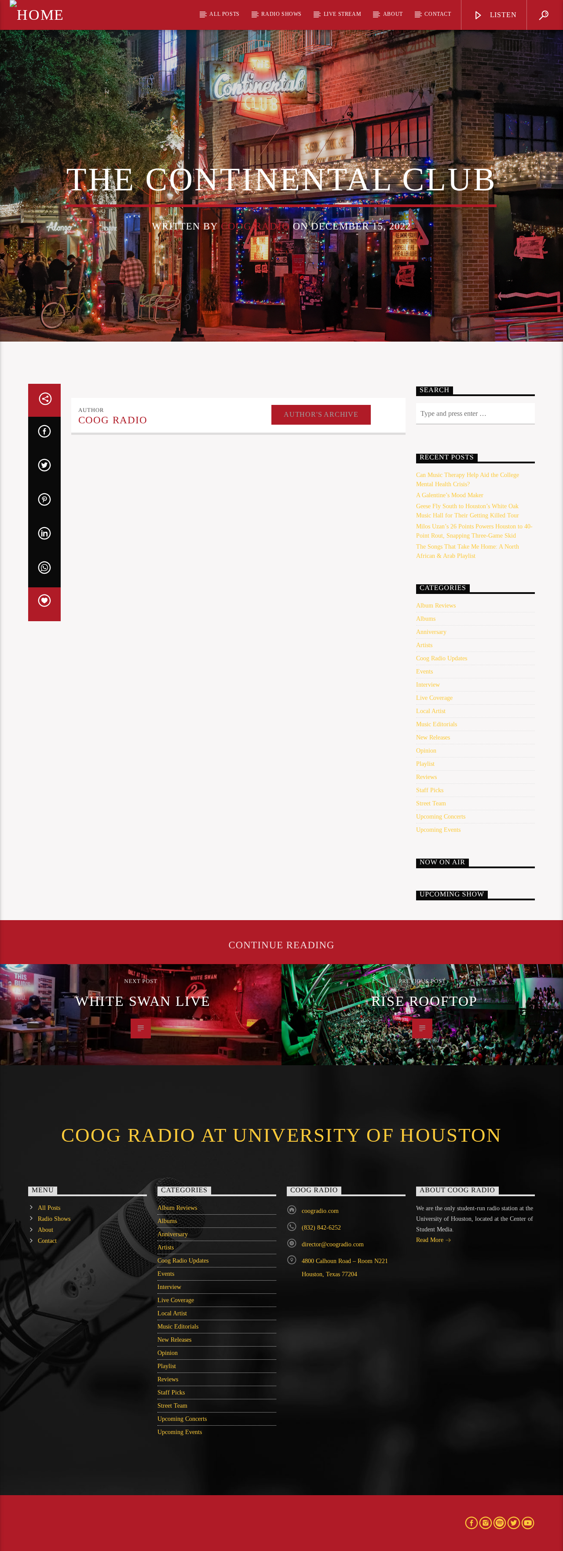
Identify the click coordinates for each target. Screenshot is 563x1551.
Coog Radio (255, 226)
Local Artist (431, 711)
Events (424, 671)
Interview (428, 684)
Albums (425, 618)
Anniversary (431, 632)
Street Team (431, 803)
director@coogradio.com (333, 1244)
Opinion (426, 750)
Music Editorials (436, 724)
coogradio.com (320, 1211)
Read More (430, 1240)
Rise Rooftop (424, 1001)
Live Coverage (434, 698)
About (393, 14)
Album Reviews (436, 605)
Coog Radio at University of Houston (281, 1135)
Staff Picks (429, 790)
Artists (424, 645)
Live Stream (343, 14)
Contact (437, 14)
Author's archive (321, 414)
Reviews (426, 777)
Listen (502, 14)
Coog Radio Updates (441, 658)
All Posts (224, 14)
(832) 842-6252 (321, 1227)
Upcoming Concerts (440, 816)
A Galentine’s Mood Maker (449, 495)
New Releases (433, 737)
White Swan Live (143, 1001)
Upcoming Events (438, 829)
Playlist (425, 764)
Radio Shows (281, 14)
